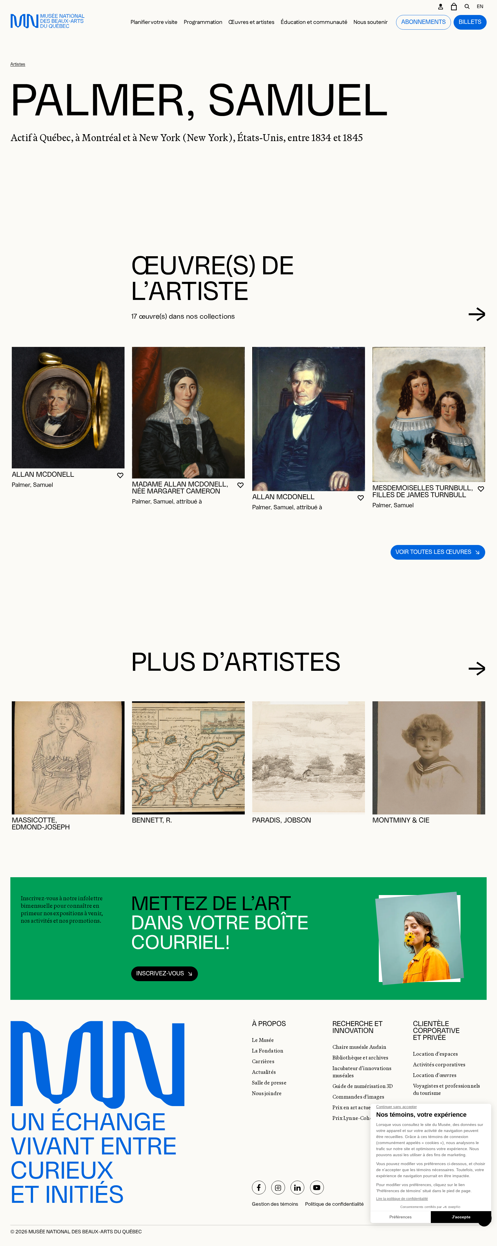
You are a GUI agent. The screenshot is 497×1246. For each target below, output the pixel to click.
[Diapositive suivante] (477, 314)
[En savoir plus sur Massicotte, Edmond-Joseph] (68, 757)
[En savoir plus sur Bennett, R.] (188, 757)
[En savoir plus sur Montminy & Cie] (428, 757)
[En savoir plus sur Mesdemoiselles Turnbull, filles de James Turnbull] (428, 414)
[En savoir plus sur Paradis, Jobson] (308, 757)
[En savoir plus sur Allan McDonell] (68, 407)
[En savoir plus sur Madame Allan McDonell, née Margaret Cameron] (188, 412)
